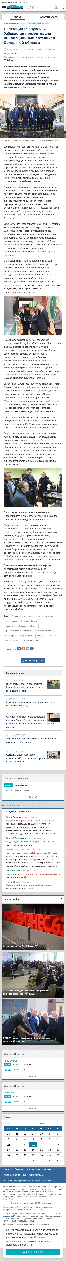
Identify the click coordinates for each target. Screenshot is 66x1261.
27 (33, 1134)
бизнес (53, 636)
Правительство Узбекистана (18, 631)
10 (8, 1144)
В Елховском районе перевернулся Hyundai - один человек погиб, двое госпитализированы (25, 687)
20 (33, 1150)
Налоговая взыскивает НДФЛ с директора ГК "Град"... (32, 853)
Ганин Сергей (11, 621)
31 (8, 1161)
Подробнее (8, 1199)
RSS (24, 1175)
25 (17, 1134)
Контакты (7, 1169)
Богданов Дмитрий (44, 616)
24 (8, 1134)
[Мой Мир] (32, 648)
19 (25, 1150)
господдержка (11, 641)
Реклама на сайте (11, 1175)
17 (8, 1150)
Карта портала (36, 1175)
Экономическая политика (14, 23)
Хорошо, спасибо (33, 1252)
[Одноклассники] (23, 648)
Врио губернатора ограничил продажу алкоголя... (31, 820)
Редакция (18, 1169)
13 (33, 1144)
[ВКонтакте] (19, 648)
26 (25, 1134)
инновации (41, 636)
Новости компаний (43, 1180)
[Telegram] (27, 648)
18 (17, 1150)
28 (41, 1134)
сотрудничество (25, 636)
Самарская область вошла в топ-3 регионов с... (29, 885)
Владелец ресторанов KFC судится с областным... (31, 841)
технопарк (9, 636)
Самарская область (31, 641)
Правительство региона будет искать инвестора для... (33, 874)
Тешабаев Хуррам (29, 621)
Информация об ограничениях (40, 1169)
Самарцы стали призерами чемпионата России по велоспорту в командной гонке (25, 758)
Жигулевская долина (44, 631)
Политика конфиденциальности (18, 1180)
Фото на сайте (11, 899)
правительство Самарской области (21, 626)
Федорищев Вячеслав (21, 616)
